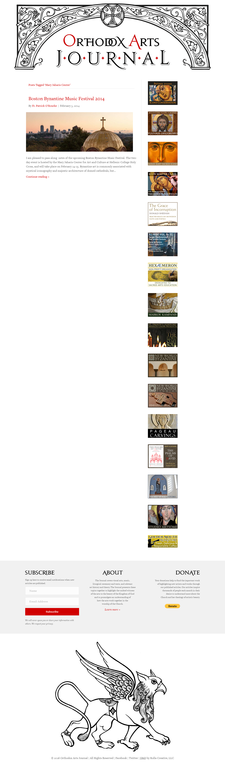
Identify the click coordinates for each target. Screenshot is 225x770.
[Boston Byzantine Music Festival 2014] (79, 132)
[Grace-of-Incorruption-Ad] (163, 214)
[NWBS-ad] (163, 395)
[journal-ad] (163, 426)
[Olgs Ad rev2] (163, 93)
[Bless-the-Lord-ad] (163, 335)
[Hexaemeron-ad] (163, 274)
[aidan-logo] (163, 153)
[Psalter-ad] (163, 456)
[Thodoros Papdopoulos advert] (163, 184)
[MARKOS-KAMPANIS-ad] (163, 305)
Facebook (121, 758)
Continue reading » (37, 177)
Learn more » (112, 609)
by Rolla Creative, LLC (157, 758)
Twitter (133, 758)
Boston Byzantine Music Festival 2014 (66, 98)
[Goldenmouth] (163, 541)
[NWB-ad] (163, 365)
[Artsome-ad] (163, 516)
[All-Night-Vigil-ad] (163, 244)
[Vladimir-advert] (163, 123)
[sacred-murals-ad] (163, 486)
